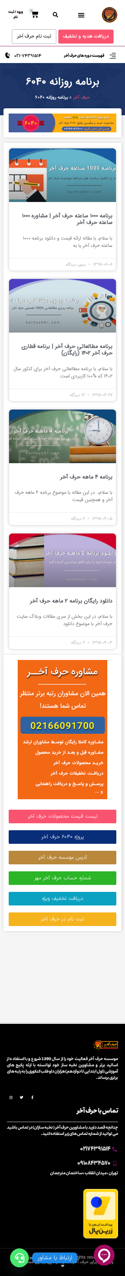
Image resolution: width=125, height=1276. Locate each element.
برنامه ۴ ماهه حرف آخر (86, 477)
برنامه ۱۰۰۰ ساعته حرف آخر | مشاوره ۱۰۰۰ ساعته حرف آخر (67, 219)
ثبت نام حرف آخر (34, 36)
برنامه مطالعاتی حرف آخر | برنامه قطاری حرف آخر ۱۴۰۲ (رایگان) (67, 349)
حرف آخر (81, 97)
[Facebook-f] (32, 1097)
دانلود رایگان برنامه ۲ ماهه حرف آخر (71, 601)
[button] (81, 15)
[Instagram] (11, 1097)
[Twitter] (21, 1097)
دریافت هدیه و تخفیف (86, 36)
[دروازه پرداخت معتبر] (100, 1237)
